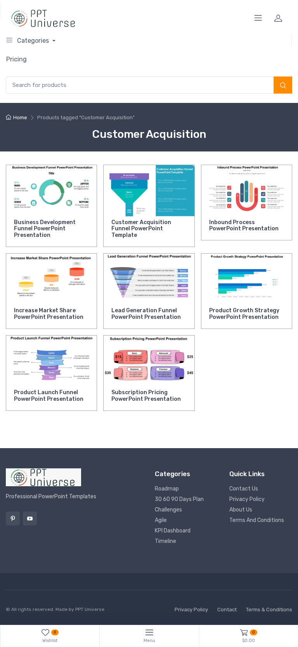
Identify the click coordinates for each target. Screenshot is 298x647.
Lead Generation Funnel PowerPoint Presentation (146, 313)
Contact (227, 609)
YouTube (30, 518)
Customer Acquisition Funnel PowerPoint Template (141, 229)
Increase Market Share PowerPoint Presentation (48, 313)
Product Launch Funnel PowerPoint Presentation (48, 395)
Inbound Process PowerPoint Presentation (244, 225)
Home (20, 117)
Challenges (168, 509)
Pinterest (13, 518)
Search (283, 85)
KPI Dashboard (173, 530)
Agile (161, 520)
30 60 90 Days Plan (179, 499)
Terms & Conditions (269, 609)
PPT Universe (89, 609)
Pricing (16, 59)
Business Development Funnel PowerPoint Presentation (45, 229)
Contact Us (243, 488)
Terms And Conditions (256, 520)
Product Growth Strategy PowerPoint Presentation (244, 313)
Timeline (165, 541)
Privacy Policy (247, 499)
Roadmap (167, 488)
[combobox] (149, 85)
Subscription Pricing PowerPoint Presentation (146, 395)
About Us (240, 509)
